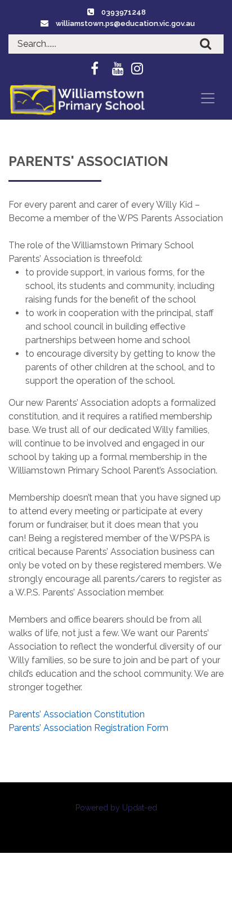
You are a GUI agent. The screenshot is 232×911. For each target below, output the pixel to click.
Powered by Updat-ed (116, 807)
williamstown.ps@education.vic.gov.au (125, 23)
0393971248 (123, 12)
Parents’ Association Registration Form (88, 727)
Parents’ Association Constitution (76, 714)
